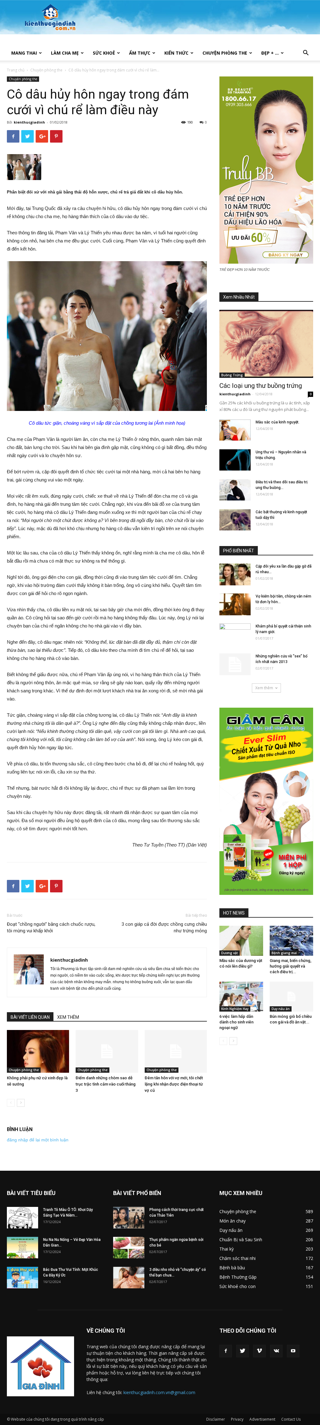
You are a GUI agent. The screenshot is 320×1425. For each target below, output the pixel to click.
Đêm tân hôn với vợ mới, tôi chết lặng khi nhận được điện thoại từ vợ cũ (174, 1084)
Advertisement (262, 1419)
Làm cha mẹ (65, 53)
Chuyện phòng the (224, 53)
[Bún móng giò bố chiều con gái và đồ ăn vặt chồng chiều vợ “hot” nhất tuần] (291, 997)
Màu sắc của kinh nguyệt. (277, 422)
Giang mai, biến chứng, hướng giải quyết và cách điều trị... (290, 966)
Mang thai (24, 53)
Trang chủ (15, 70)
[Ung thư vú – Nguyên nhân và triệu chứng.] (235, 460)
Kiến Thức (176, 53)
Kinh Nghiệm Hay (234, 1009)
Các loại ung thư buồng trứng (260, 385)
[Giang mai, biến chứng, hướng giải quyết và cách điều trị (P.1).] (291, 941)
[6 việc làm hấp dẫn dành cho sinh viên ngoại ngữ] (241, 997)
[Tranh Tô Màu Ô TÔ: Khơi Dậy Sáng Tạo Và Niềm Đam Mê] (22, 1217)
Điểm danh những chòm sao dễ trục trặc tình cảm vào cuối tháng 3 (106, 1084)
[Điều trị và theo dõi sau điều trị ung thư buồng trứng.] (235, 490)
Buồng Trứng (232, 375)
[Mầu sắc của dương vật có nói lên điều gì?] (241, 941)
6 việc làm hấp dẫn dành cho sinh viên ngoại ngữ (236, 1022)
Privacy (237, 1419)
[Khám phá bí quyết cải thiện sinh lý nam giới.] (235, 634)
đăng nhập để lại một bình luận (37, 1139)
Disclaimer (215, 1419)
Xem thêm (264, 688)
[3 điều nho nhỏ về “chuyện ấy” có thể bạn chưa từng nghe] (128, 1277)
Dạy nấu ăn (281, 1009)
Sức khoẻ (104, 53)
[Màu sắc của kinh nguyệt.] (235, 430)
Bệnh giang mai (284, 953)
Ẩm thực (139, 53)
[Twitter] (242, 1351)
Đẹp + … (270, 53)
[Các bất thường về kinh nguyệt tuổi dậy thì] (235, 520)
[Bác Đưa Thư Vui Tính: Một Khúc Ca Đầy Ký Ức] (22, 1277)
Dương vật (229, 953)
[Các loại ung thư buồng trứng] (266, 344)
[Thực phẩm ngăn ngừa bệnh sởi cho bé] (128, 1247)
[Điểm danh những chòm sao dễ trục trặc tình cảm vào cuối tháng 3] (107, 1051)
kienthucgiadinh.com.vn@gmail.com (159, 1392)
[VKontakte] (276, 1351)
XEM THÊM (68, 1017)
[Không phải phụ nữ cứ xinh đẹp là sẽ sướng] (38, 1051)
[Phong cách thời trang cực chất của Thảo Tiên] (128, 1217)
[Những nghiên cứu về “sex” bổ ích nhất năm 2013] (235, 664)
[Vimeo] (259, 1351)
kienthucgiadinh (29, 122)
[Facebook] (225, 1351)
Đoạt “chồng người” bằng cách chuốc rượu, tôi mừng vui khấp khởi (51, 927)
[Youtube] (293, 1351)
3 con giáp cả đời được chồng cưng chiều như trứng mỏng (164, 927)
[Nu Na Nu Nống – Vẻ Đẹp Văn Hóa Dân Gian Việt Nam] (22, 1247)
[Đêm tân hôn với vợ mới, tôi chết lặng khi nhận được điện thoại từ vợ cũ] (176, 1051)
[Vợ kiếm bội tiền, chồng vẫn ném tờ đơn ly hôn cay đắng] (235, 604)
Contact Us (291, 1419)
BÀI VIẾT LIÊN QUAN (30, 1017)
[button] (305, 53)
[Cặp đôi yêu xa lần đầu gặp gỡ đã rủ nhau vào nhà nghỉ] (235, 574)
